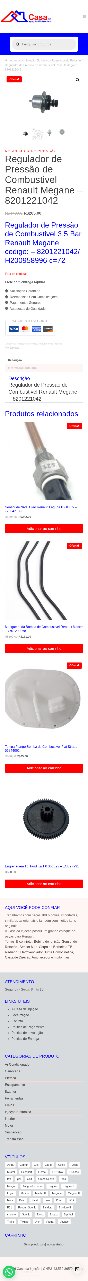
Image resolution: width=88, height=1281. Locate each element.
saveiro (11, 1214)
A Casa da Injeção (24, 1009)
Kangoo (11, 1186)
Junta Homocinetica (58, 952)
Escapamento (15, 1085)
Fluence (74, 1171)
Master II (40, 1193)
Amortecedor (41, 957)
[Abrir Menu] (84, 16)
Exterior (10, 1091)
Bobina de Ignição (47, 941)
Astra (10, 1164)
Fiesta (42, 1171)
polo (47, 1200)
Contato (17, 1021)
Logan (10, 1193)
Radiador (11, 952)
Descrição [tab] (15, 360)
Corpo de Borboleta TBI (56, 947)
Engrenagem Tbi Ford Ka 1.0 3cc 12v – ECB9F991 (42, 866)
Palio (22, 1200)
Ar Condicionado (17, 1064)
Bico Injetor (24, 941)
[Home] (6, 60)
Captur (24, 1164)
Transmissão (14, 1139)
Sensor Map (28, 947)
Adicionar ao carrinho (44, 529)
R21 (9, 1207)
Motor (9, 1125)
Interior (10, 1118)
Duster (11, 1171)
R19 (71, 1200)
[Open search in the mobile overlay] (44, 44)
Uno (37, 1221)
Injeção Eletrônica (27, 343)
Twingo (24, 1221)
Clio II (48, 1164)
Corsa (61, 1164)
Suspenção (13, 1132)
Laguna (53, 1186)
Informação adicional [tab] (22, 367)
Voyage (64, 1221)
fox (9, 1178)
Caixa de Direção (17, 957)
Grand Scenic (46, 1178)
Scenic (26, 1214)
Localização (20, 1015)
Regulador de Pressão (31, 151)
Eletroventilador (31, 952)
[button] (77, 80)
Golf (29, 1178)
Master (25, 1193)
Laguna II (68, 1186)
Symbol (68, 1214)
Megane (14, 347)
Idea (63, 1178)
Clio (36, 1164)
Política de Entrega (25, 1039)
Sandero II (65, 1207)
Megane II (74, 1193)
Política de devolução (27, 1033)
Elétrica (10, 1078)
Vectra (49, 1221)
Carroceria (12, 1071)
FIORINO (57, 1171)
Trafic (10, 1221)
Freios (9, 1105)
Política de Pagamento (27, 1027)
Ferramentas (14, 1098)
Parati (35, 1200)
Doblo (74, 1164)
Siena (40, 1214)
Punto (59, 1200)
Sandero (47, 1207)
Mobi (10, 1200)
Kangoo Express (32, 1186)
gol (19, 1178)
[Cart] (77, 1269)
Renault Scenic (27, 1207)
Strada (54, 1214)
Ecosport (26, 1171)
